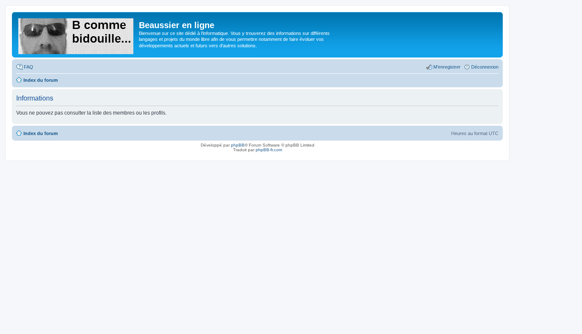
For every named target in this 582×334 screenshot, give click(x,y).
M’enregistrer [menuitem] (447, 66)
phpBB (238, 145)
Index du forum (40, 133)
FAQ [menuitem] (28, 66)
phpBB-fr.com (269, 149)
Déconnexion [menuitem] (484, 66)
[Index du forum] (76, 34)
